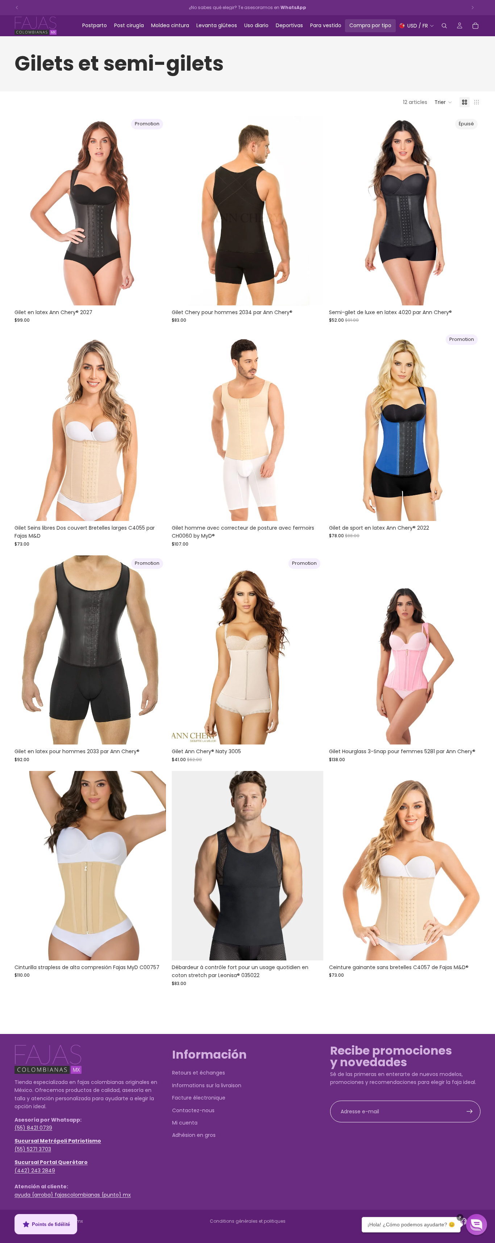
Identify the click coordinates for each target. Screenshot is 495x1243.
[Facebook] (463, 1221)
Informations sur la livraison (206, 1085)
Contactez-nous (193, 1110)
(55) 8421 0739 (33, 1127)
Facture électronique (198, 1097)
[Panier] (475, 26)
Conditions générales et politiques (248, 1221)
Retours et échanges (198, 1072)
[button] (443, 102)
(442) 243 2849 (34, 1170)
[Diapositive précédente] (25, 210)
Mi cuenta (184, 1122)
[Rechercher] (444, 26)
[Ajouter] (469, 509)
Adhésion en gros (194, 1135)
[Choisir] (154, 294)
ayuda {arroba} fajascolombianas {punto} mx (72, 1194)
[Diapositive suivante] (155, 210)
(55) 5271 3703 (32, 1149)
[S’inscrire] (469, 1111)
